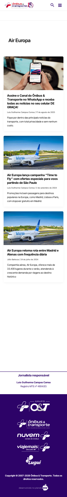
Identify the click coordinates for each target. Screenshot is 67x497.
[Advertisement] (33, 335)
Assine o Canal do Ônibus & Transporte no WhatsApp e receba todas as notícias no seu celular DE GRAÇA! (30, 101)
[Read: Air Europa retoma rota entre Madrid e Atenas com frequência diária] (33, 228)
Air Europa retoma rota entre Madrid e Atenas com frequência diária (33, 252)
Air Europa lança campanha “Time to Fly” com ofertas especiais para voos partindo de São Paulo (32, 178)
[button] (52, 5)
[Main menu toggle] (60, 5)
